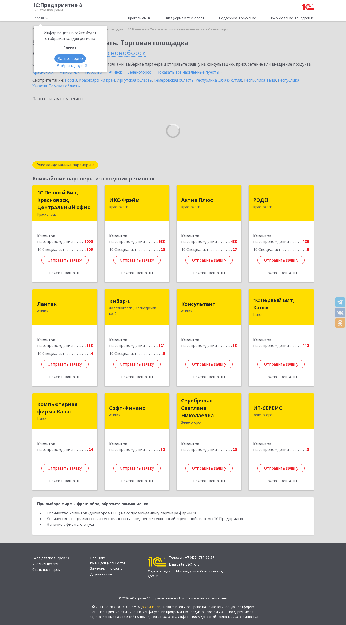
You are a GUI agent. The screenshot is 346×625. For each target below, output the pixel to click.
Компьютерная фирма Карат (57, 408)
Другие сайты (101, 574)
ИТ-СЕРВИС (267, 408)
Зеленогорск (139, 72)
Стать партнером (46, 569)
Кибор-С (120, 301)
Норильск (94, 72)
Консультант (198, 304)
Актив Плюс (197, 200)
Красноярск (43, 72)
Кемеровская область (174, 80)
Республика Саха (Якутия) (219, 80)
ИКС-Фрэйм (124, 200)
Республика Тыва (260, 80)
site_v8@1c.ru (189, 564)
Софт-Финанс (127, 408)
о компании (151, 606)
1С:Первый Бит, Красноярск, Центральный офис (63, 200)
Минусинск (69, 72)
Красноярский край (97, 80)
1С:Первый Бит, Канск (273, 304)
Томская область (64, 85)
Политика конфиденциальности (107, 560)
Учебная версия (45, 564)
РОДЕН (262, 200)
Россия (71, 80)
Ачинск (115, 72)
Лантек (47, 304)
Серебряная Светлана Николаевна (197, 408)
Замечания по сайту (106, 568)
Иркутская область (134, 80)
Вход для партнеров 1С (51, 558)
